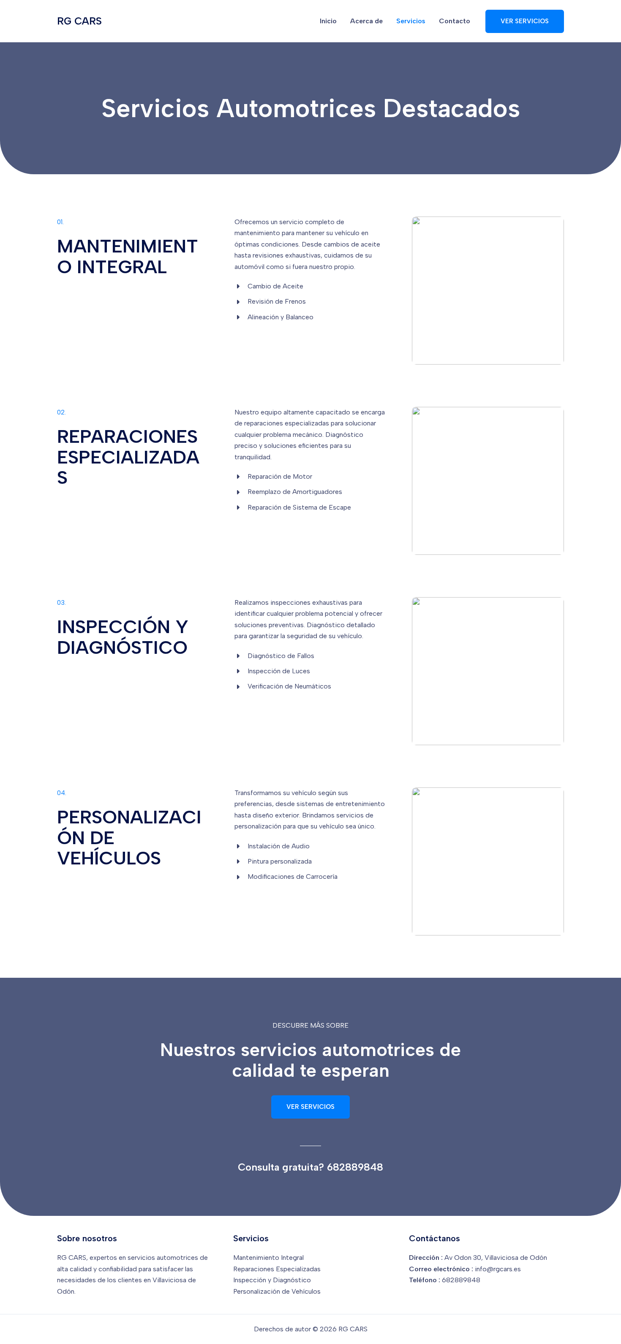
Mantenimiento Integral (268, 1257)
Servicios (410, 21)
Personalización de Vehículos (277, 1291)
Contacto (454, 21)
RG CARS (79, 21)
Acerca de (366, 21)
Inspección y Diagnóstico (272, 1280)
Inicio (328, 21)
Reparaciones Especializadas (277, 1269)
